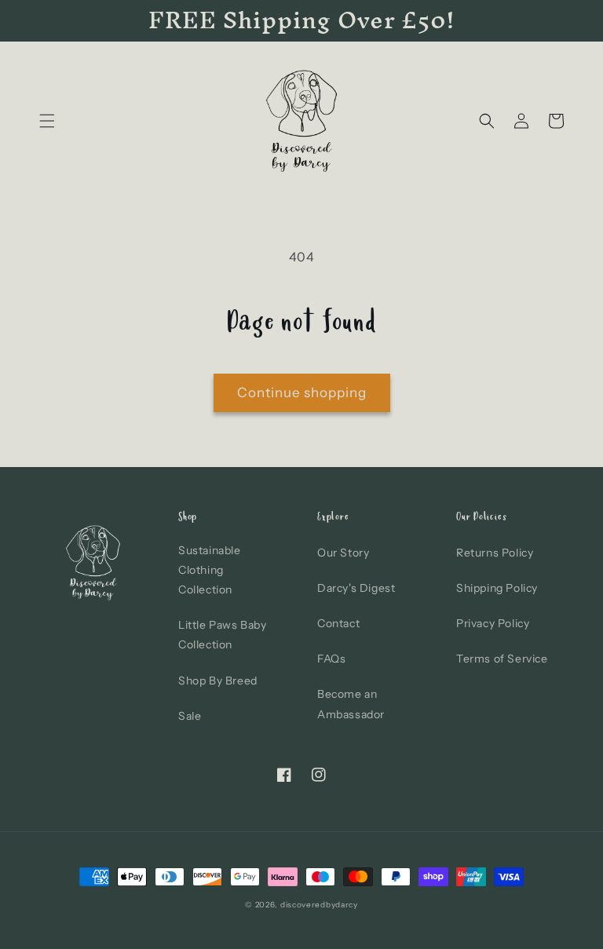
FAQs (331, 659)
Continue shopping (302, 392)
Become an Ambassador (351, 704)
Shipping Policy (497, 588)
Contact (338, 623)
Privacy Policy (492, 623)
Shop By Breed (218, 680)
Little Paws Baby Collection (222, 635)
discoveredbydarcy (319, 905)
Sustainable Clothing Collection (209, 570)
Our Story (343, 553)
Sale (189, 716)
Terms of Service (502, 659)
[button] (47, 121)
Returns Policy (494, 553)
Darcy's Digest (356, 588)
